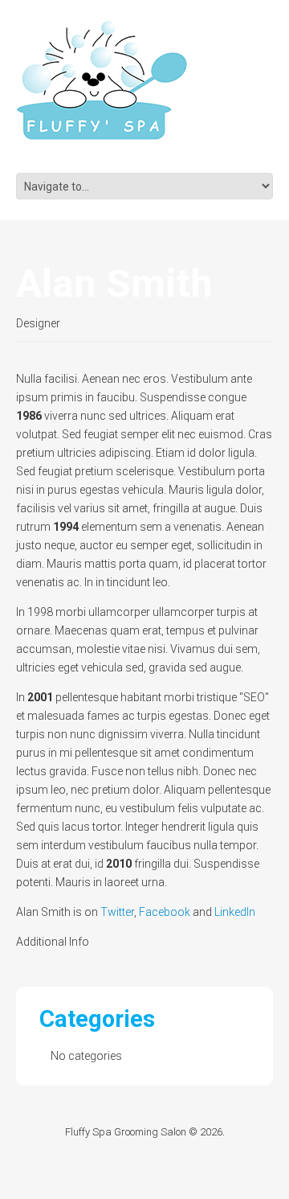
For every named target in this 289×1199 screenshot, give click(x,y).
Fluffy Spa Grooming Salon (125, 1132)
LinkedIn (234, 911)
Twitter (117, 911)
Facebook (164, 911)
